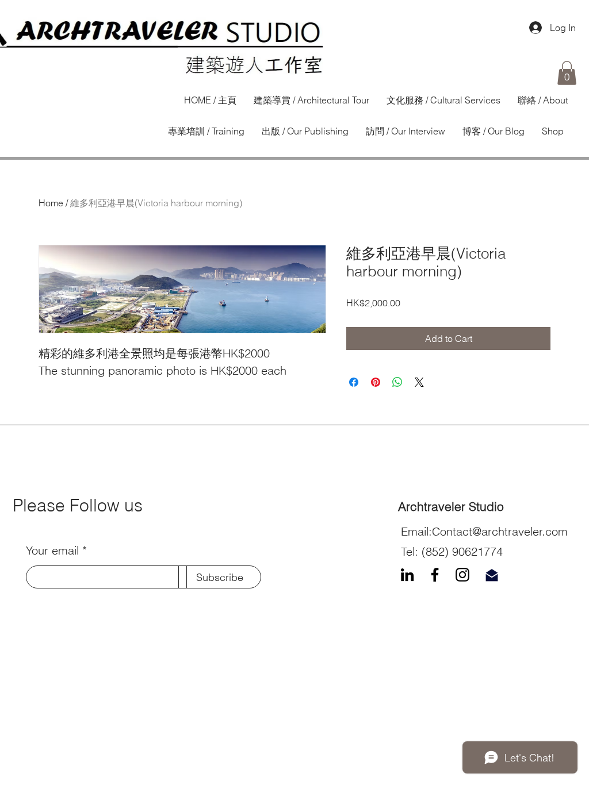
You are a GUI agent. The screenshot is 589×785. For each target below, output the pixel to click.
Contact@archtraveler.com (500, 531)
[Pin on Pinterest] (376, 382)
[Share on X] (419, 382)
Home (51, 203)
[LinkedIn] (407, 574)
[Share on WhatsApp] (397, 382)
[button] (567, 73)
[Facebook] (435, 574)
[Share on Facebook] (354, 382)
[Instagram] (462, 574)
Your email (52, 550)
